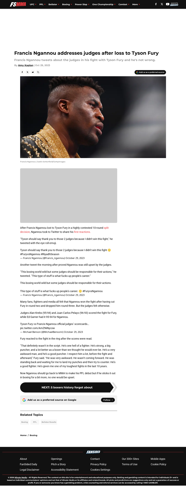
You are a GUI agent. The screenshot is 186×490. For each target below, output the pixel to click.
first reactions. (82, 231)
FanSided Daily (28, 464)
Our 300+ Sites (130, 458)
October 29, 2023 (75, 258)
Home (23, 435)
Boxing (24, 422)
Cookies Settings (100, 469)
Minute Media (21, 477)
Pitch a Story (58, 464)
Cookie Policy (158, 464)
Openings (56, 458)
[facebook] (156, 4)
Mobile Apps (158, 458)
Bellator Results (49, 422)
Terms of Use (129, 464)
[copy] (38, 72)
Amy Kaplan (25, 65)
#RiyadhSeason (50, 254)
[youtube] (167, 4)
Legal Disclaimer (29, 469)
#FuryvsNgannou (30, 254)
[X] (162, 4)
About (23, 458)
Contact (95, 458)
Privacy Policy (98, 464)
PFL (35, 422)
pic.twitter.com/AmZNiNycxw (37, 328)
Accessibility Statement (65, 469)
